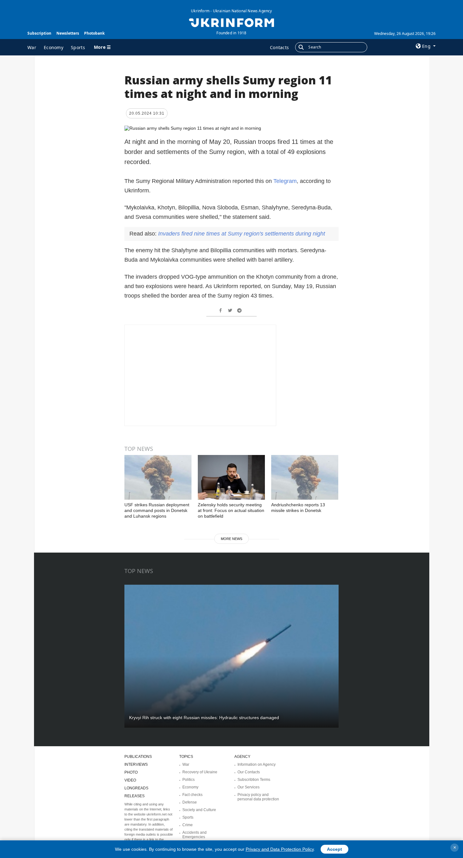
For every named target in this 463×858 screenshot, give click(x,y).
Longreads (136, 788)
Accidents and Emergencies (194, 834)
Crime (187, 825)
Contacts (279, 47)
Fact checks (192, 795)
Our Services (248, 787)
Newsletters (67, 33)
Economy (53, 47)
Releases (134, 796)
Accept (334, 849)
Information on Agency (256, 764)
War (31, 47)
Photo (131, 772)
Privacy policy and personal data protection (258, 797)
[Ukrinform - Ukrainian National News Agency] (231, 22)
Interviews (136, 764)
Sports (78, 47)
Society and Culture (199, 810)
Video (130, 780)
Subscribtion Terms (253, 779)
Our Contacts (248, 772)
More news (231, 539)
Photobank (94, 33)
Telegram (285, 181)
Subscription (39, 33)
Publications (138, 756)
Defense (189, 802)
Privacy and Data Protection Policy (280, 849)
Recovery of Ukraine (199, 772)
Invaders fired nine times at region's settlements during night (241, 233)
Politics (188, 779)
